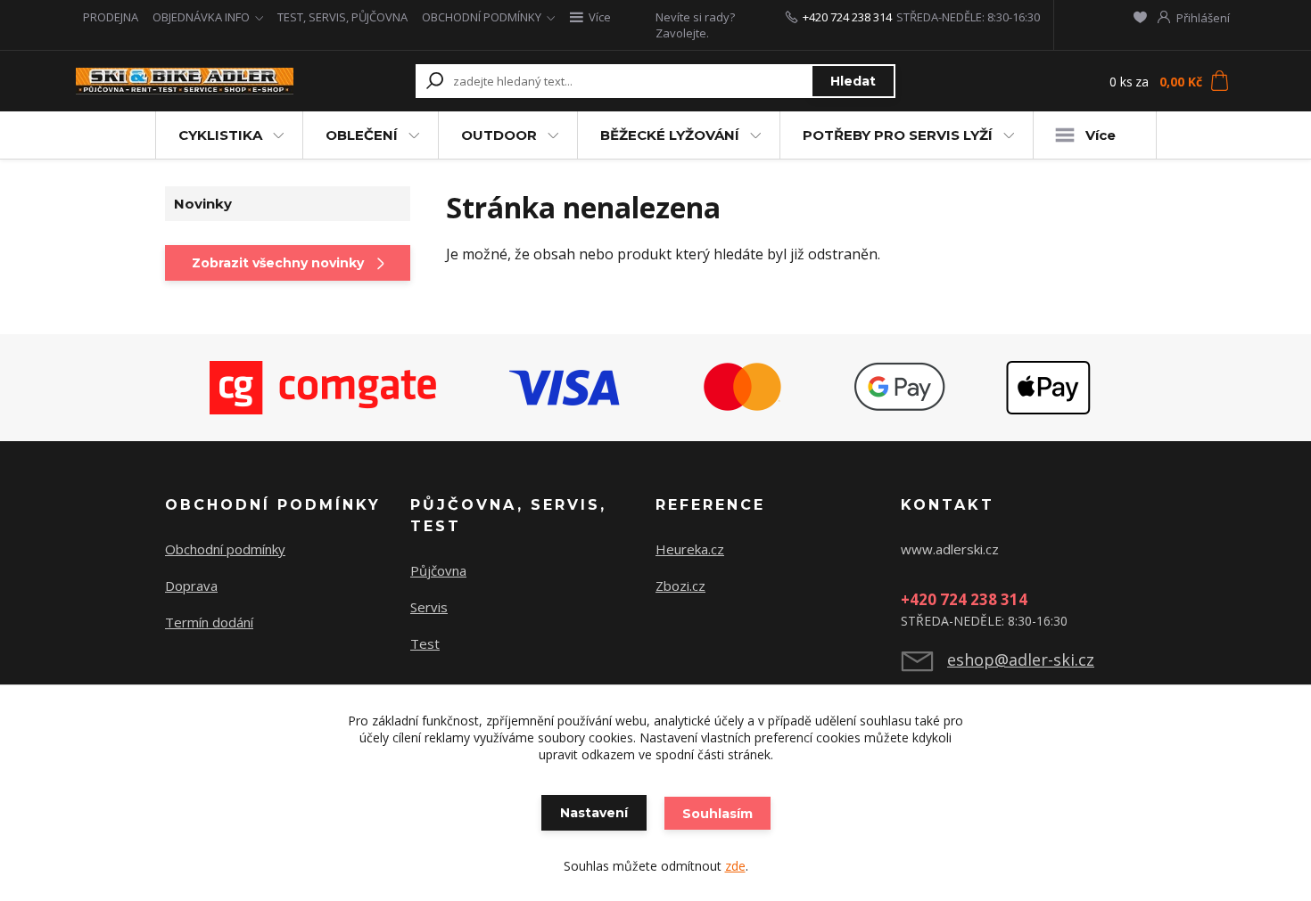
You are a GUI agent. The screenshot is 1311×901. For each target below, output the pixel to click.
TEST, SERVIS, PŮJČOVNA (342, 17)
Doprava (191, 585)
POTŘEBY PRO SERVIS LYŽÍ (898, 135)
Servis (429, 607)
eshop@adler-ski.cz (1020, 659)
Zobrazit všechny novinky (278, 263)
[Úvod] (184, 81)
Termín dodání (209, 622)
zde (735, 865)
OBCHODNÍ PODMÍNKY (481, 17)
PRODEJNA (110, 17)
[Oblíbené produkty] (1140, 17)
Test (425, 643)
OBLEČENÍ (362, 135)
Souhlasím (717, 814)
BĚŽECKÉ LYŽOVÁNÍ (669, 135)
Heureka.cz (690, 549)
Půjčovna (438, 570)
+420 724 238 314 (847, 17)
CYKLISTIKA (220, 135)
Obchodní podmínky (225, 549)
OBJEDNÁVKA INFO (201, 17)
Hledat (853, 81)
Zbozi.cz (680, 585)
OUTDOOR (499, 135)
